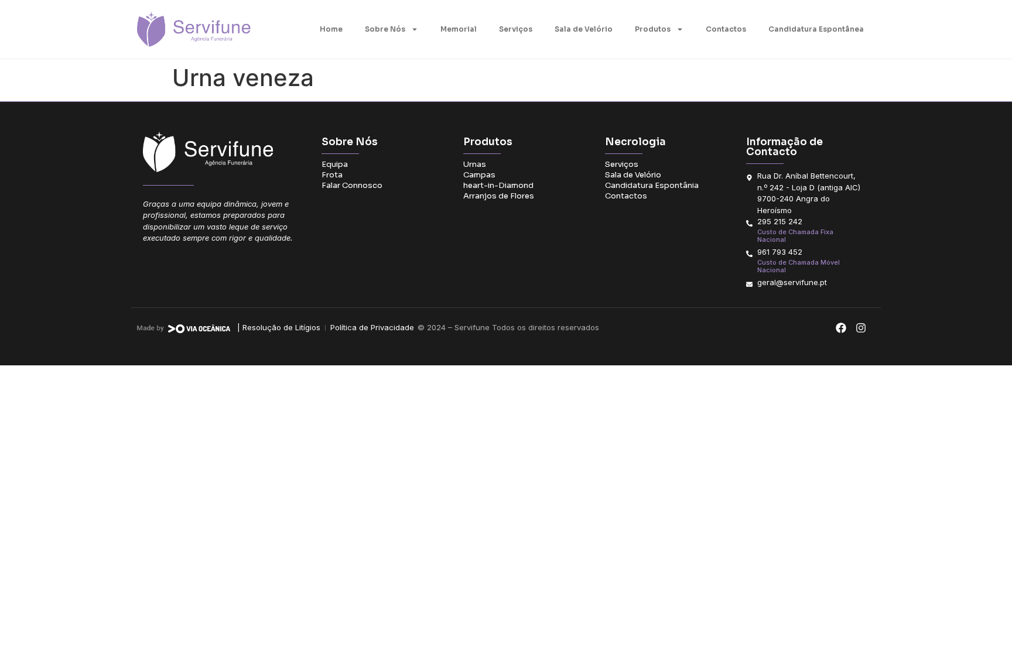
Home (331, 29)
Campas (479, 175)
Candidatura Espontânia (652, 185)
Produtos (653, 29)
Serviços (515, 29)
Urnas (474, 164)
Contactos (726, 29)
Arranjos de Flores (498, 196)
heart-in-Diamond (498, 185)
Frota (332, 175)
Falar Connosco (352, 185)
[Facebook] (840, 328)
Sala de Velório (584, 29)
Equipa (335, 164)
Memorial (458, 29)
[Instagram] (860, 328)
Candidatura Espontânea (816, 29)
